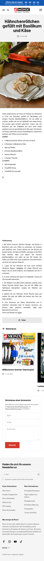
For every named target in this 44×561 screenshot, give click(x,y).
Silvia (20, 312)
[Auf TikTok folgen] (21, 541)
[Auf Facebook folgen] (3, 541)
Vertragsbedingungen (32, 491)
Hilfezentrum (6, 502)
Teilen (23, 320)
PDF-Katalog (6, 506)
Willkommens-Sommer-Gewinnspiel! (18, 369)
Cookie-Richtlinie (30, 513)
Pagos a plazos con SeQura (30, 496)
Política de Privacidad (27, 479)
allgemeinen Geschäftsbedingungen (17, 406)
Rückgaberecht (29, 501)
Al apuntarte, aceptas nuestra (19, 479)
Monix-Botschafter (8, 510)
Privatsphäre (28, 509)
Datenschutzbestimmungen (13, 409)
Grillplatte (19, 268)
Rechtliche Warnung (31, 505)
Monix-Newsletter (8, 498)
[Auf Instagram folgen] (9, 541)
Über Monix (6, 491)
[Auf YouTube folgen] (15, 541)
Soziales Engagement (9, 494)
